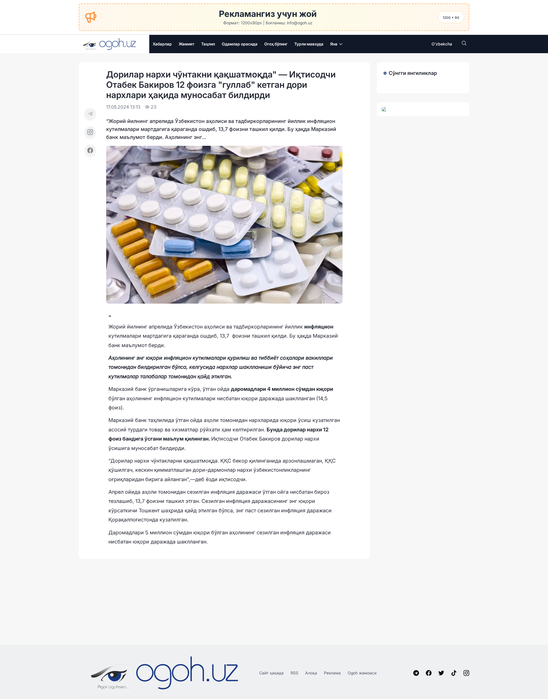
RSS (294, 672)
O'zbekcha (442, 43)
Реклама (332, 672)
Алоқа (311, 672)
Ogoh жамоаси (362, 672)
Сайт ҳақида (271, 672)
